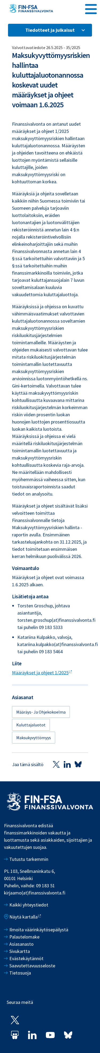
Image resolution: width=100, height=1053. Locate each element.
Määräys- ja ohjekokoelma (41, 712)
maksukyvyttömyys (33, 737)
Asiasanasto (21, 944)
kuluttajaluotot (31, 724)
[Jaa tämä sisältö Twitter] (56, 764)
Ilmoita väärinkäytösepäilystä (38, 930)
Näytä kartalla (23, 917)
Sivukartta (19, 951)
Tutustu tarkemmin (28, 859)
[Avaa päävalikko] (91, 8)
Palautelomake (24, 937)
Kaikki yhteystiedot (28, 905)
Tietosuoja (20, 973)
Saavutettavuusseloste (32, 966)
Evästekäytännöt (26, 958)
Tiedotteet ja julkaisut (50, 30)
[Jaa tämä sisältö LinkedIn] (67, 764)
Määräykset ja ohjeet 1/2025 (40, 673)
